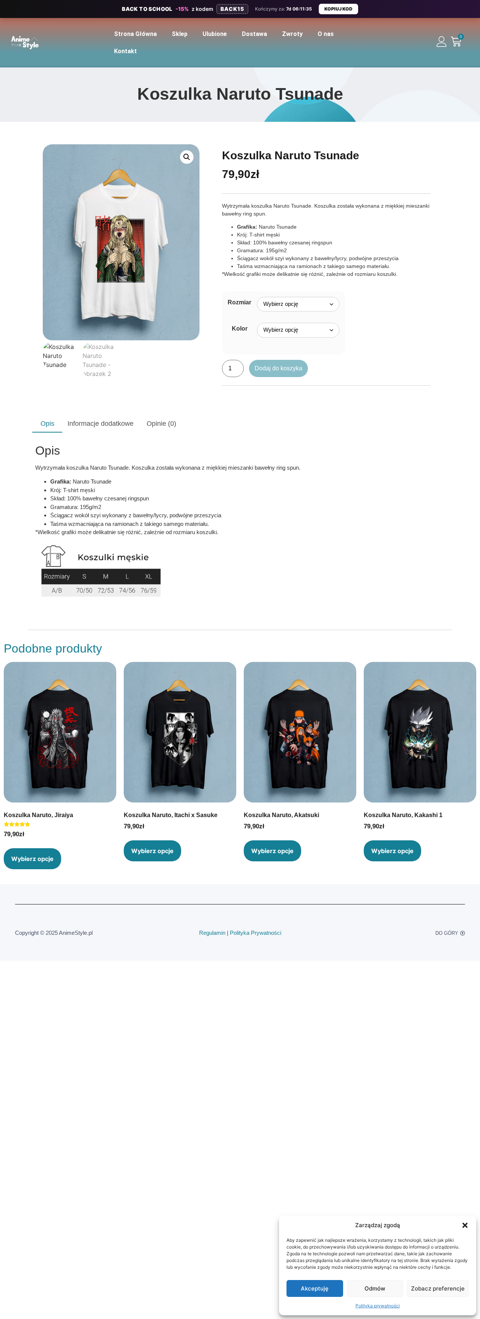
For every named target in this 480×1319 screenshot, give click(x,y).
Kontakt (125, 51)
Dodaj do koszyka (278, 368)
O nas (326, 33)
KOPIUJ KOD (338, 9)
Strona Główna (135, 33)
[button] (465, 1225)
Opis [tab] (47, 423)
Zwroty (292, 33)
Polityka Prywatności (255, 933)
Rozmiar (239, 302)
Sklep (180, 33)
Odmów (374, 1288)
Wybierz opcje (32, 858)
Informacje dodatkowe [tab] (101, 423)
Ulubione (214, 33)
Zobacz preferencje (438, 1288)
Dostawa (254, 33)
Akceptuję (314, 1288)
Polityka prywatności (378, 1306)
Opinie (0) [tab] (161, 423)
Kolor (240, 329)
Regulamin (212, 933)
